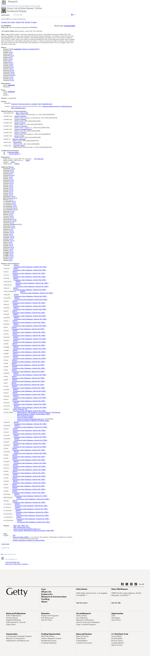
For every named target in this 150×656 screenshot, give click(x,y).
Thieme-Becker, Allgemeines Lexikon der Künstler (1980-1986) (33, 530)
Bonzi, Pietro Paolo (22, 113)
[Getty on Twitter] (127, 584)
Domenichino (17, 142)
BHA (27, 160)
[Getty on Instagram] (131, 584)
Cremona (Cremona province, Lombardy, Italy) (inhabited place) (31, 104)
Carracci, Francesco (20, 126)
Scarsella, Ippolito (19, 145)
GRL (12, 162)
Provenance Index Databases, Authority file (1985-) (30, 267)
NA (37, 49)
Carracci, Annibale (20, 119)
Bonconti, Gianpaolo (19, 139)
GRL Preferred (32, 412)
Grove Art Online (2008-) (25, 417)
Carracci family (14, 154)
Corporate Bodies (13, 152)
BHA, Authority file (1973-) (25, 416)
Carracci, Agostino (20, 116)
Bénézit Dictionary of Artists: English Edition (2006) (33, 414)
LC (28, 49)
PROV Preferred (18, 409)
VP (26, 409)
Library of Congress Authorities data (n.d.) (30, 419)
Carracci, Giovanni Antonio (23, 129)
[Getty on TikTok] (136, 584)
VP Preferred (39, 159)
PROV (17, 164)
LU (10, 52)
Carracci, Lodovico (20, 132)
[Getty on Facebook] (122, 584)
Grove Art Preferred (44, 412)
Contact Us (25, 564)
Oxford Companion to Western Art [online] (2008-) (33, 420)
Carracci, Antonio (19, 123)
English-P (32, 49)
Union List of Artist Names (22, 6)
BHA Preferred (22, 412)
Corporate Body (69, 26)
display (24, 49)
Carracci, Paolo (19, 136)
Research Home (6, 6)
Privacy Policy (17, 564)
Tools (13, 6)
